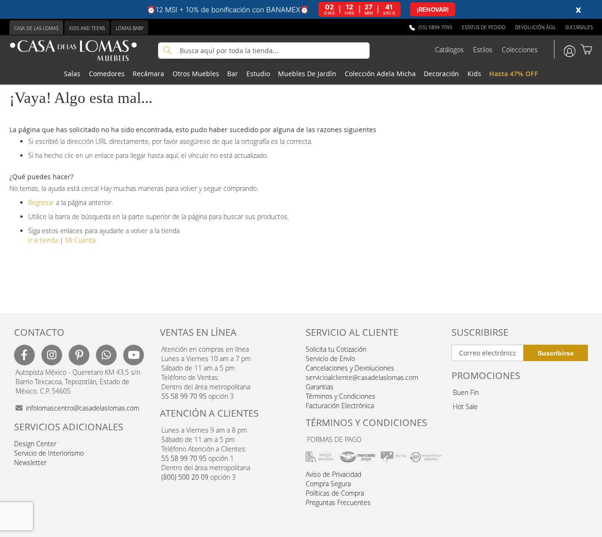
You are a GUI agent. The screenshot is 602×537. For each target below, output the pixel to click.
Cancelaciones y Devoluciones (350, 367)
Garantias (319, 386)
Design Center (35, 443)
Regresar (41, 202)
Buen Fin (466, 392)
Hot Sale (465, 406)
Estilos (482, 49)
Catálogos (449, 49)
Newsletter (30, 462)
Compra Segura (328, 483)
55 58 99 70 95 (183, 396)
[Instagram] (51, 355)
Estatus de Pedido (484, 27)
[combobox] (264, 50)
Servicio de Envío (330, 358)
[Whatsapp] (106, 355)
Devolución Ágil (535, 27)
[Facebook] (24, 355)
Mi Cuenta (80, 240)
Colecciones (520, 49)
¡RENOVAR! (433, 9)
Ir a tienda (43, 240)
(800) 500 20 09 (184, 477)
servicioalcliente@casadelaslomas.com (362, 377)
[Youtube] (133, 355)
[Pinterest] (79, 355)
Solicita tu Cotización (336, 349)
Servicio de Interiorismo (49, 453)
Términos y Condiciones (340, 396)
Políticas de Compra (335, 493)
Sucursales (579, 27)
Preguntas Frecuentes (338, 502)
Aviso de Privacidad (333, 474)
